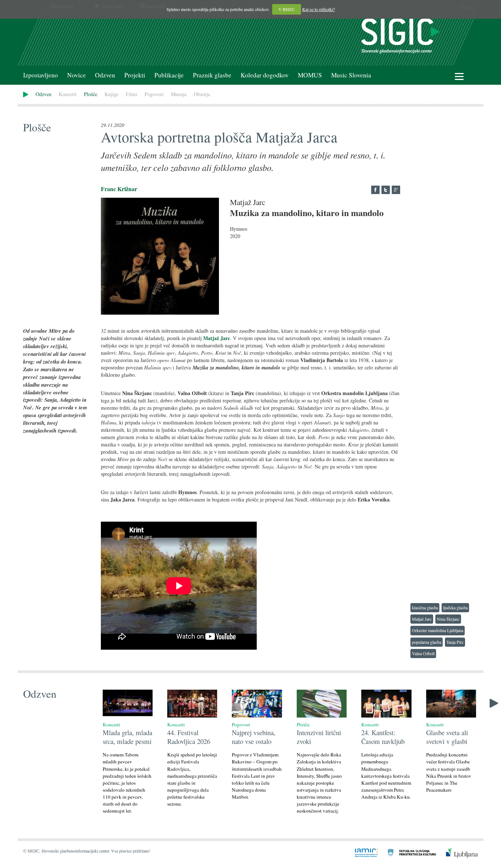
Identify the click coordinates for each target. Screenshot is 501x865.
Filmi (131, 94)
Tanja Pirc (455, 642)
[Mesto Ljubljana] (457, 852)
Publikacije (169, 75)
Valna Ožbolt (423, 653)
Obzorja (202, 94)
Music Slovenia (351, 75)
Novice (76, 75)
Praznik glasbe (212, 75)
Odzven (105, 75)
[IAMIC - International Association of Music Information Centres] (362, 852)
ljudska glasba (455, 607)
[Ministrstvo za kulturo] (407, 852)
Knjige (111, 94)
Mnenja (178, 94)
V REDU (286, 9)
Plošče (90, 94)
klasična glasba (425, 607)
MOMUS (310, 75)
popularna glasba (426, 642)
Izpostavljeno (40, 75)
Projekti (134, 75)
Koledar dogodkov (265, 75)
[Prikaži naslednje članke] (494, 702)
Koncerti (68, 94)
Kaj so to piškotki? (318, 9)
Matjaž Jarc (422, 619)
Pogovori (154, 94)
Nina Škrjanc (448, 619)
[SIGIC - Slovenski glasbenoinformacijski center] (400, 35)
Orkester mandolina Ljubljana (437, 630)
